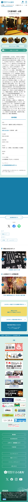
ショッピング (11, 240)
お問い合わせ (14, 466)
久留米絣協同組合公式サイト (10, 165)
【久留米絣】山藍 (16, 335)
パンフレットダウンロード (14, 462)
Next (25, 26)
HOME (2, 335)
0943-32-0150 (5, 130)
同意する (4, 499)
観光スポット (8, 335)
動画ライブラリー (14, 457)
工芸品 (3, 240)
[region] (14, 5)
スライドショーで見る (14, 46)
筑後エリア (4, 234)
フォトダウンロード (14, 453)
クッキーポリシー (10, 497)
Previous (2, 26)
